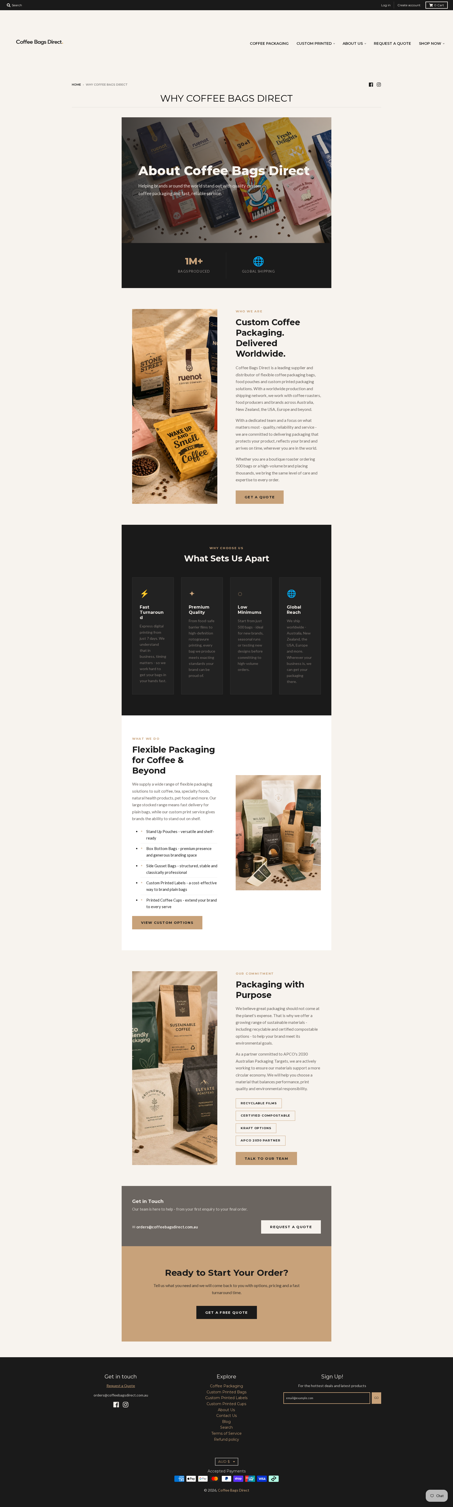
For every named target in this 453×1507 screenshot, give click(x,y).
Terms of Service (226, 1433)
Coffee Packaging (226, 1386)
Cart (439, 5)
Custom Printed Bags (226, 1392)
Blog (226, 1421)
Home (76, 84)
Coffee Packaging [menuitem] (269, 43)
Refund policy (226, 1439)
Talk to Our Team (266, 1158)
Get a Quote (260, 497)
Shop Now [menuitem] (430, 43)
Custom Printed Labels (226, 1397)
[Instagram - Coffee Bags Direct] (378, 84)
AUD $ (224, 1461)
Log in (386, 5)
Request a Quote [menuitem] (392, 43)
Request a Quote (291, 1227)
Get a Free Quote (226, 1312)
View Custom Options (167, 922)
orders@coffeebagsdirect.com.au (167, 1226)
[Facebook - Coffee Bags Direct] (371, 84)
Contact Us (226, 1415)
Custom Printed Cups (226, 1403)
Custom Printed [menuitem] (314, 43)
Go (376, 1398)
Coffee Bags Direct (233, 1490)
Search (226, 1427)
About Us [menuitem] (353, 43)
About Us (226, 1409)
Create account (408, 5)
